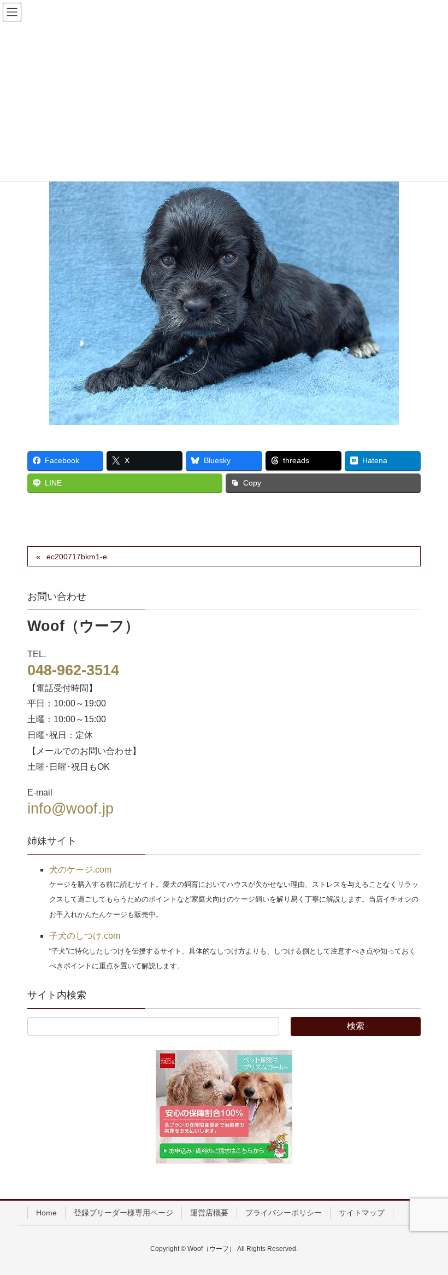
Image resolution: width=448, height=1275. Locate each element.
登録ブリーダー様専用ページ (123, 1212)
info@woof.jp (70, 808)
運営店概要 (209, 1212)
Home (46, 1212)
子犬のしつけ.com (84, 935)
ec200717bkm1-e (76, 556)
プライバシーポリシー (283, 1212)
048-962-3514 (73, 670)
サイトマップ (362, 1212)
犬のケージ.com (80, 869)
